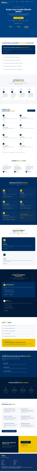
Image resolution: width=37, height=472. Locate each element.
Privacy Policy (3, 464)
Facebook (15, 462)
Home (10, 1)
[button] (9, 3)
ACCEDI (32, 1)
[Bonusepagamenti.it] (4, 2)
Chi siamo (22, 1)
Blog (13, 1)
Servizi (17, 1)
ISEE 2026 (20, 20)
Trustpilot (18, 6)
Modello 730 (26, 20)
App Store (6, 294)
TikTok (14, 464)
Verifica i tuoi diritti (25, 442)
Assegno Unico (13, 20)
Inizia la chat (4, 263)
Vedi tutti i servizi (31, 110)
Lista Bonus (27, 1)
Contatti (2, 462)
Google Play (11, 294)
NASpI (23, 20)
